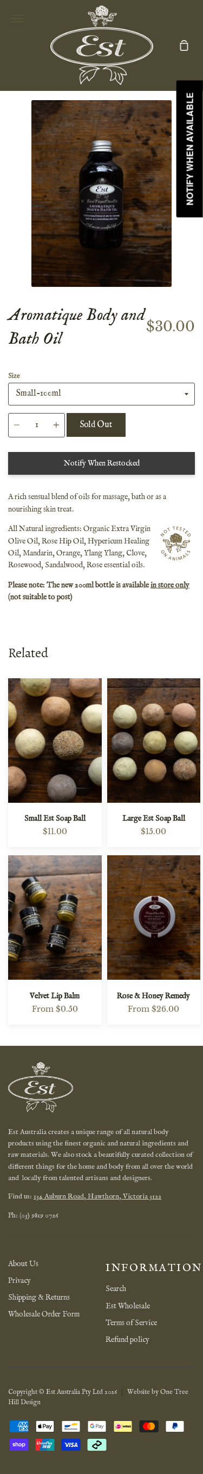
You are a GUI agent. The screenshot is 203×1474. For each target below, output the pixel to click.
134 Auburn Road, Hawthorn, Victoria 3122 (97, 1196)
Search (116, 1289)
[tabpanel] (101, 193)
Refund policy (127, 1340)
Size (14, 376)
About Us (23, 1264)
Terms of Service (131, 1323)
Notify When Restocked (102, 463)
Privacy (19, 1281)
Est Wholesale (128, 1306)
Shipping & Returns (39, 1297)
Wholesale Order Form (44, 1314)
